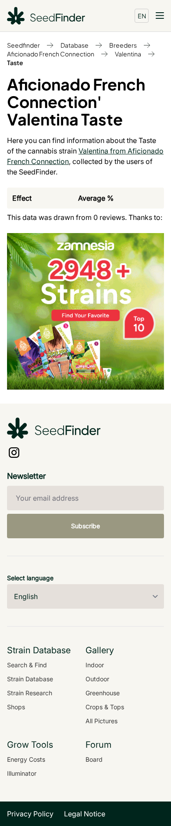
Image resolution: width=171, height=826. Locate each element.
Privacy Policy (30, 813)
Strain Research (29, 693)
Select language (30, 578)
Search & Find (27, 665)
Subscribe (85, 526)
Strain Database (30, 679)
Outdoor (97, 679)
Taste (15, 62)
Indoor (95, 665)
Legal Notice (84, 813)
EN (142, 16)
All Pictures (102, 721)
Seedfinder (23, 45)
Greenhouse (103, 693)
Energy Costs (26, 759)
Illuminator (21, 773)
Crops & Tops (105, 707)
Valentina (128, 54)
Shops (16, 707)
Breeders (123, 45)
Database (75, 45)
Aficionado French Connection (50, 54)
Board (94, 759)
